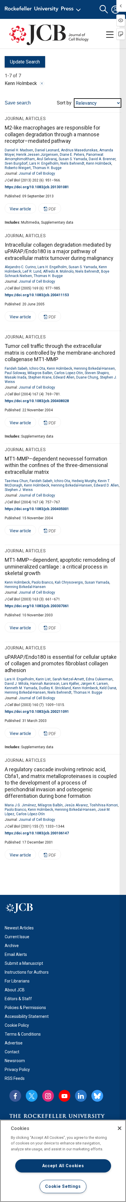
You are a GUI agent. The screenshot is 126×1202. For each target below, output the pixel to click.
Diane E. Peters (72, 155)
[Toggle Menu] (110, 35)
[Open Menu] (44, 9)
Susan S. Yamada (73, 159)
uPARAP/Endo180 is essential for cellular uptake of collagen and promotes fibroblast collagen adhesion (61, 663)
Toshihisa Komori (104, 805)
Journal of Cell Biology (37, 173)
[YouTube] (64, 1096)
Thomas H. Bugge (47, 168)
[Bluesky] (97, 1096)
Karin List (43, 679)
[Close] (42, 83)
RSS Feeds (15, 1078)
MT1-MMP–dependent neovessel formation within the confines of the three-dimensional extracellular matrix (56, 465)
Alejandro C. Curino (20, 267)
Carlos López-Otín (30, 814)
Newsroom (15, 1060)
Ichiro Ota (37, 368)
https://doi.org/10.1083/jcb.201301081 (37, 187)
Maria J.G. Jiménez (20, 805)
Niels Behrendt (72, 163)
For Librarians (17, 981)
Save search (18, 102)
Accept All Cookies (63, 1165)
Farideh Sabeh (16, 368)
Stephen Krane (40, 377)
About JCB (15, 990)
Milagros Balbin (40, 373)
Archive (12, 945)
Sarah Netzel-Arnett (68, 679)
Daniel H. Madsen (19, 150)
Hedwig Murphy (84, 481)
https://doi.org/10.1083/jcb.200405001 (37, 509)
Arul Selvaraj (47, 159)
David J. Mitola (16, 684)
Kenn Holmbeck (98, 163)
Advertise (14, 1043)
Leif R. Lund (32, 271)
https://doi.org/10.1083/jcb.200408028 (37, 401)
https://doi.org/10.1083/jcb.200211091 (37, 712)
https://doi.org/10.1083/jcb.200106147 (37, 833)
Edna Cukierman (99, 679)
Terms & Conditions (23, 1034)
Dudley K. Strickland (55, 688)
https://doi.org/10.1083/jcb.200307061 (37, 606)
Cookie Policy (17, 1025)
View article (18, 210)
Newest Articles (19, 928)
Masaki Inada (15, 377)
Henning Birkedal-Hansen (94, 368)
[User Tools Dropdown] (115, 9)
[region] (63, 1161)
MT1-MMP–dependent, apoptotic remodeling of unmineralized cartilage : (60, 566)
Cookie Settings (63, 1186)
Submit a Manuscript (24, 963)
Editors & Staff (18, 998)
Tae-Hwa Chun (16, 481)
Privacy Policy (17, 1069)
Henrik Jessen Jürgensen (37, 155)
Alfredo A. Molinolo (58, 271)
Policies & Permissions (25, 1007)
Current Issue (17, 936)
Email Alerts (16, 954)
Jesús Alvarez (76, 805)
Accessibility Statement (27, 1016)
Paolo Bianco (42, 582)
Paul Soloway (15, 373)
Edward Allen (63, 377)
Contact (12, 1051)
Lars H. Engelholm (44, 163)
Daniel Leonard (47, 150)
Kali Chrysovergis (69, 582)
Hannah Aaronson (44, 684)
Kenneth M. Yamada (21, 688)
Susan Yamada (97, 582)
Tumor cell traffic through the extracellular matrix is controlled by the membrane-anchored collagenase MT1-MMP (60, 352)
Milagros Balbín (50, 805)
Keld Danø (108, 688)
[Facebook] (15, 1096)
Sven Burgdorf (16, 163)
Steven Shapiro (97, 373)
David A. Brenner (102, 159)
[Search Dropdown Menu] (104, 9)
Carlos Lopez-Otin (68, 373)
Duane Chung (87, 377)
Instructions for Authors (27, 972)
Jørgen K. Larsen (94, 684)
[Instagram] (48, 1096)
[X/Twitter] (32, 1096)
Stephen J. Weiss (19, 490)
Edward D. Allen (106, 485)
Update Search (22, 63)
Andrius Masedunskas (79, 150)
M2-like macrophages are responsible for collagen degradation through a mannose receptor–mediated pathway (52, 134)
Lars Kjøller (70, 684)
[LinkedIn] (81, 1096)
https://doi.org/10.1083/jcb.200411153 (37, 295)
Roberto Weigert (18, 168)
